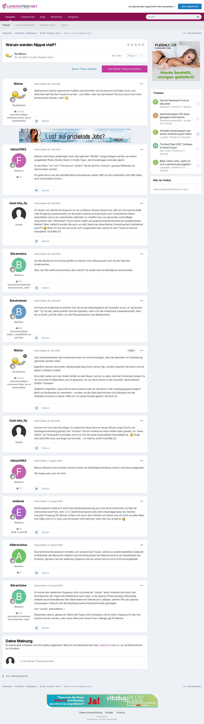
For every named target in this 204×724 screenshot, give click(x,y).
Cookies (120, 712)
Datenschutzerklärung (90, 712)
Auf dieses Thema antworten (124, 69)
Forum (6, 25)
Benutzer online (48, 25)
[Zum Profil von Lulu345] (155, 132)
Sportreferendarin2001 (171, 120)
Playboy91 (165, 107)
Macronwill (165, 150)
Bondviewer (18, 300)
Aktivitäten (56, 17)
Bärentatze (18, 253)
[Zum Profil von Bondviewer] (19, 312)
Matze (22, 53)
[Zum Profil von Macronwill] (155, 145)
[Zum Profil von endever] (19, 512)
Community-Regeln (24, 25)
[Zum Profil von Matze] (9, 55)
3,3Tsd (20, 111)
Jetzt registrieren (189, 6)
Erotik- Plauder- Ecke (42, 57)
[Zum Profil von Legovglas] (155, 162)
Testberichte (28, 17)
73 (20, 177)
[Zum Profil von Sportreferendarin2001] (155, 115)
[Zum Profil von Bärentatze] (19, 265)
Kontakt (109, 712)
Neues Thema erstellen (84, 69)
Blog (42, 17)
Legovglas (165, 167)
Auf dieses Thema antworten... (39, 661)
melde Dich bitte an (109, 645)
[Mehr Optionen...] (141, 84)
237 (20, 281)
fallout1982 (18, 149)
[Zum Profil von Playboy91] (155, 102)
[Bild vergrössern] (66, 97)
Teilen (117, 55)
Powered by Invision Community (102, 719)
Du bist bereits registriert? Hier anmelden (151, 6)
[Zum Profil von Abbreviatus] (19, 556)
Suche (64, 25)
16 (20, 529)
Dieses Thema (183, 17)
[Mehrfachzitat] (36, 121)
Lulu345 (164, 137)
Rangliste (73, 17)
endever (18, 501)
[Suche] (198, 16)
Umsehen (10, 17)
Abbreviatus (18, 544)
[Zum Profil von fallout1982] (19, 160)
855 (20, 328)
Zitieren (45, 121)
